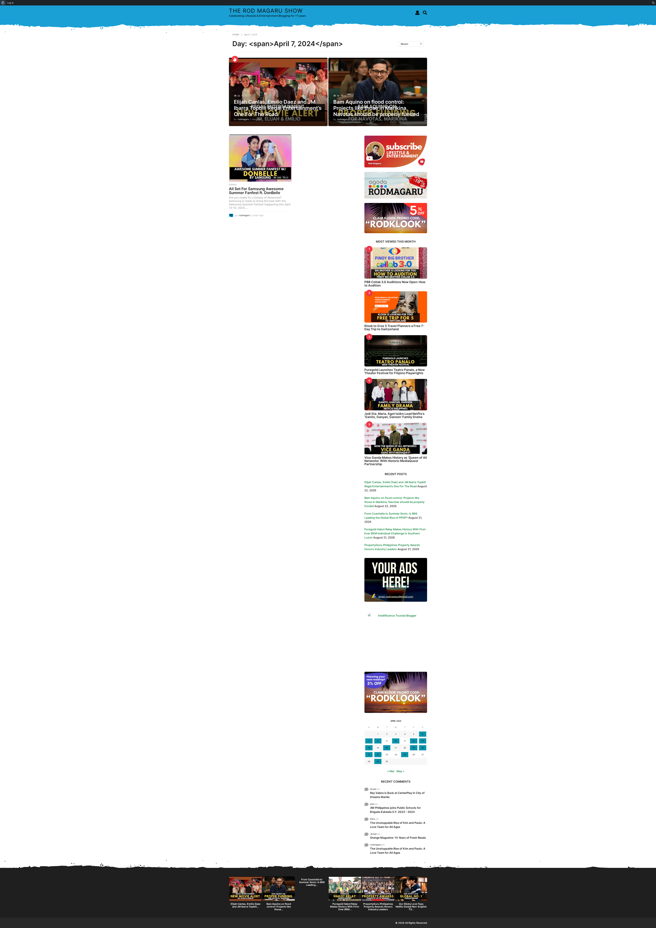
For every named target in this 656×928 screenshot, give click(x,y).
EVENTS (232, 185)
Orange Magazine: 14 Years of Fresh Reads (398, 837)
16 (387, 748)
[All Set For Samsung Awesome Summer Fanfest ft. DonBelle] (260, 158)
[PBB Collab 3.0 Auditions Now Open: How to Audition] (395, 263)
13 (423, 741)
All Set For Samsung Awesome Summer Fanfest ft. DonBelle (256, 191)
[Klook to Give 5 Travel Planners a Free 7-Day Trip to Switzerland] (395, 307)
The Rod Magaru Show (266, 10)
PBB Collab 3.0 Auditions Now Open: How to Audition (394, 283)
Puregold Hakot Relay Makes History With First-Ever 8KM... (345, 906)
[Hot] (234, 59)
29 (378, 761)
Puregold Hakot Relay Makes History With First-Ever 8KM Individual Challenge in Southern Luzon (395, 533)
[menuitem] (3, 2)
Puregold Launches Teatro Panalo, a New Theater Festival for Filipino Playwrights (394, 371)
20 (422, 748)
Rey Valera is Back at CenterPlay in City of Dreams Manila (397, 795)
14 (369, 748)
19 (414, 748)
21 (369, 754)
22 (378, 754)
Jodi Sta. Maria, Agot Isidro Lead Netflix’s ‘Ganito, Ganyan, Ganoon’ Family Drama (394, 415)
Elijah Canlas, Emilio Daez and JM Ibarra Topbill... (246, 905)
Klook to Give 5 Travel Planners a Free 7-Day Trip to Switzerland (394, 327)
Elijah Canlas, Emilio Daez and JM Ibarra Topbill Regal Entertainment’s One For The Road (278, 108)
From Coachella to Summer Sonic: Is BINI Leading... (312, 882)
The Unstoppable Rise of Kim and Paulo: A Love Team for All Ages (397, 825)
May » (400, 771)
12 (414, 741)
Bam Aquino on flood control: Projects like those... (278, 906)
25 (405, 754)
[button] (417, 12)
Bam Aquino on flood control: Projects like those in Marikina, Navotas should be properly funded (376, 108)
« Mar (390, 771)
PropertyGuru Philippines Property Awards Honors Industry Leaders (378, 906)
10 (396, 741)
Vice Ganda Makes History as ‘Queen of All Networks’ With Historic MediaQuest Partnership (395, 461)
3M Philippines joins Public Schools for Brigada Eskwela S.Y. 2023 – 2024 (395, 810)
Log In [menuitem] (10, 2)
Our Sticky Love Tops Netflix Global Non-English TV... (411, 906)
